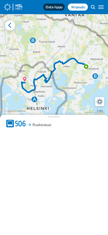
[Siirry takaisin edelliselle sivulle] (10, 25)
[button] (99, 101)
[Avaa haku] (93, 7)
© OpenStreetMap (15, 111)
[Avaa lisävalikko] (101, 7)
